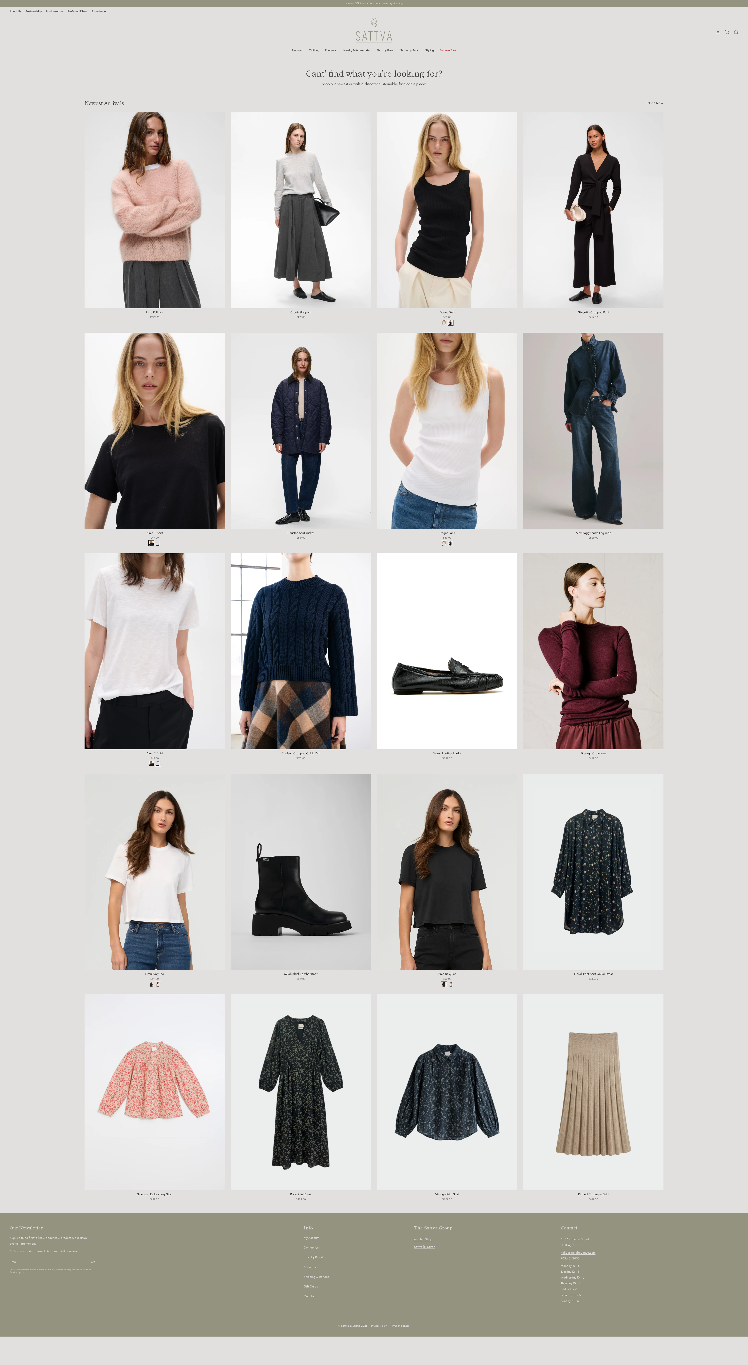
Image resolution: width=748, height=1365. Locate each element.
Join (374, 737)
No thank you (374, 746)
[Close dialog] (417, 611)
